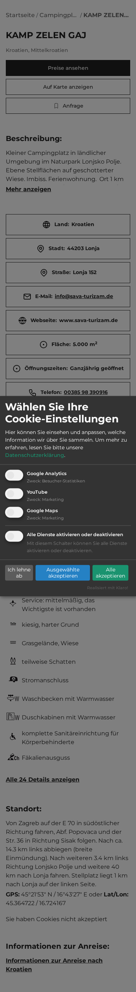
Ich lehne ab (19, 573)
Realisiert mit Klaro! (107, 587)
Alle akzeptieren (110, 573)
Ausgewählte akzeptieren (62, 573)
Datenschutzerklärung (34, 455)
